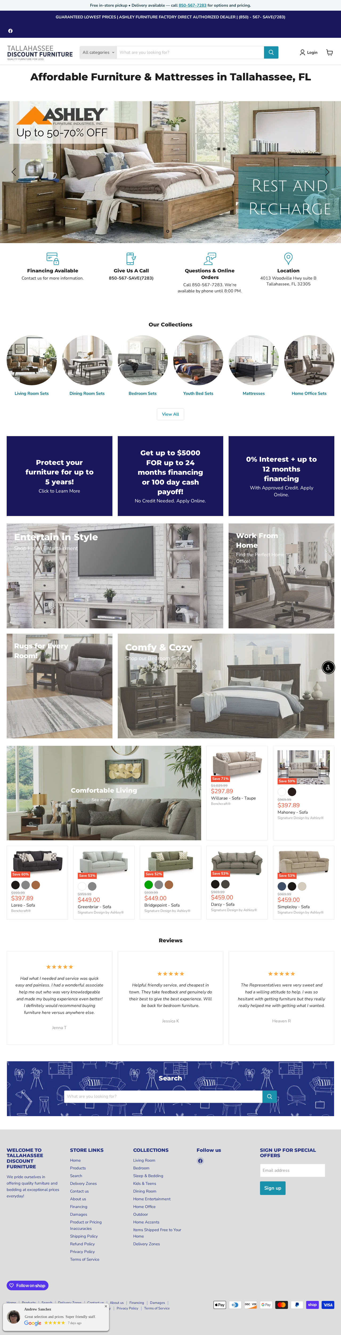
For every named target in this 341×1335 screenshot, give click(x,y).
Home (75, 1160)
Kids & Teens (144, 1183)
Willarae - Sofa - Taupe (233, 798)
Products (78, 1168)
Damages (78, 1214)
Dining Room (144, 1191)
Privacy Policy (82, 1251)
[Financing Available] (52, 273)
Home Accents (146, 1222)
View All (170, 414)
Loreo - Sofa (23, 905)
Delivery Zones (83, 1183)
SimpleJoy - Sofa (294, 907)
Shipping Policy (84, 1236)
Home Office (144, 1206)
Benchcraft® (221, 803)
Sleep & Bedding (148, 1175)
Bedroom (141, 1168)
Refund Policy (82, 1244)
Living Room (144, 1160)
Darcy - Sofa (222, 904)
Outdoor (140, 1214)
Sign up (272, 1188)
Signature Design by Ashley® (301, 818)
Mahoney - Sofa (293, 812)
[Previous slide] (14, 172)
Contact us (79, 1191)
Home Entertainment (151, 1199)
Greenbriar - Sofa (94, 907)
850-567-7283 (192, 5)
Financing (78, 1206)
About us (78, 1199)
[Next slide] (326, 172)
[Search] (271, 52)
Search (76, 1175)
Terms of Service (84, 1259)
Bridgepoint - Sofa (162, 905)
